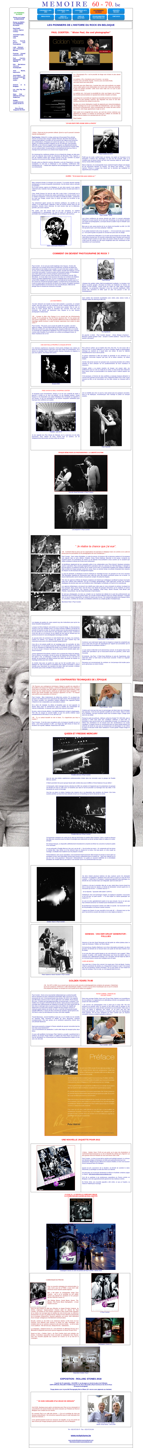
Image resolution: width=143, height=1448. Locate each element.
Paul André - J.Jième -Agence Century (18, 30)
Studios (15, 100)
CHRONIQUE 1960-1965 (46, 11)
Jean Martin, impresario (19, 71)
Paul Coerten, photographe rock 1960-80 (19, 59)
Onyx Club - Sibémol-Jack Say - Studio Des (19, 95)
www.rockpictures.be (81, 1435)
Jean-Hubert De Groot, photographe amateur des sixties (19, 78)
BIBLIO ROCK (45, 16)
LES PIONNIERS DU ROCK (98, 11)
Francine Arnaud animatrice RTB (19, 54)
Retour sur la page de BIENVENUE (19, 18)
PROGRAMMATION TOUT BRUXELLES (99, 17)
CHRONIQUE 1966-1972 (63, 11)
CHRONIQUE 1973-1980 (81, 11)
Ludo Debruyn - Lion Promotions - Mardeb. (19, 48)
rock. (14, 38)
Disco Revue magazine (18, 109)
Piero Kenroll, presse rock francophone (19, 42)
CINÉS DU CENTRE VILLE (63, 17)
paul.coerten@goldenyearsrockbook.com (80, 1440)
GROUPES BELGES (116, 11)
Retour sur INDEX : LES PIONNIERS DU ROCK (19, 23)
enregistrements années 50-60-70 (18, 102)
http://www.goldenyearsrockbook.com (100, 1174)
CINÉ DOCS (116, 16)
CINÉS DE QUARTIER (80, 17)
